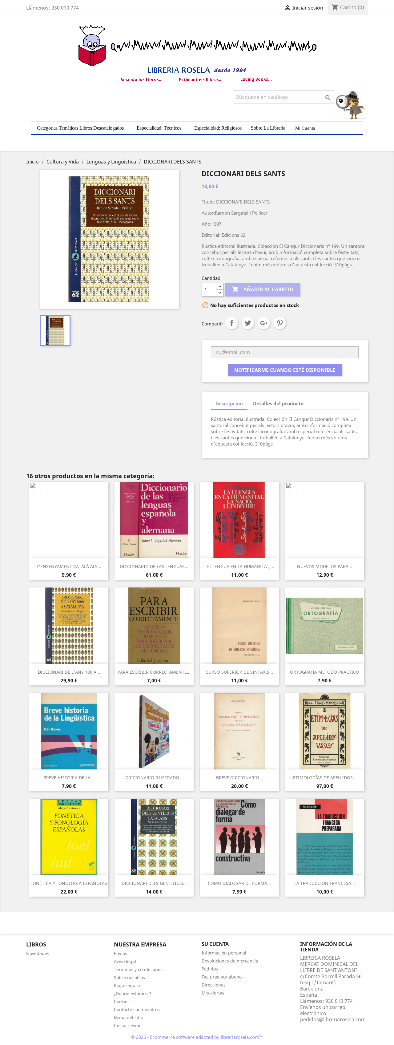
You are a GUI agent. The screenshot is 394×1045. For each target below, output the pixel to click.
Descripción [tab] (229, 403)
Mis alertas (213, 993)
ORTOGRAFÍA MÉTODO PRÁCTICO (324, 672)
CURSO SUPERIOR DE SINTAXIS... (239, 672)
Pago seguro (127, 985)
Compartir (232, 323)
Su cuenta (215, 944)
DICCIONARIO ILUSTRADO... (154, 778)
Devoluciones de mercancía (230, 961)
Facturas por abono (222, 977)
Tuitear (248, 323)
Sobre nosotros (129, 977)
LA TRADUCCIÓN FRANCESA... (324, 883)
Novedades (37, 953)
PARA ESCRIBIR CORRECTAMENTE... (154, 672)
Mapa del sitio (128, 1017)
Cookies (122, 1001)
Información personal (224, 953)
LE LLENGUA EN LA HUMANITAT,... (239, 566)
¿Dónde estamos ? (132, 993)
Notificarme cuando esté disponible (285, 370)
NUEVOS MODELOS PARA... (324, 566)
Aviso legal (125, 961)
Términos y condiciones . (139, 969)
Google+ (264, 323)
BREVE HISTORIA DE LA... (68, 778)
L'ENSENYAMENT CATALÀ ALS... (69, 566)
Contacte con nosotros (137, 1009)
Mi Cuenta (305, 128)
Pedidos (210, 969)
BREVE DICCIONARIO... (239, 778)
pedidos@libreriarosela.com (333, 1019)
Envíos (120, 953)
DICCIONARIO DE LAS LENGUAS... (154, 566)
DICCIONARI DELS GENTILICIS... (154, 883)
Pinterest (280, 323)
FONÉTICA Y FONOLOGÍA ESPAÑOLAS (68, 883)
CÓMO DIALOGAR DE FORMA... (239, 883)
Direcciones (214, 985)
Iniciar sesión (128, 1025)
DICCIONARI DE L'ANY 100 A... (69, 672)
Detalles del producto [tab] (278, 403)
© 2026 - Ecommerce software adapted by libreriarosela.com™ (197, 1037)
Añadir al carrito (263, 289)
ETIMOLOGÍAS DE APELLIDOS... (324, 778)
